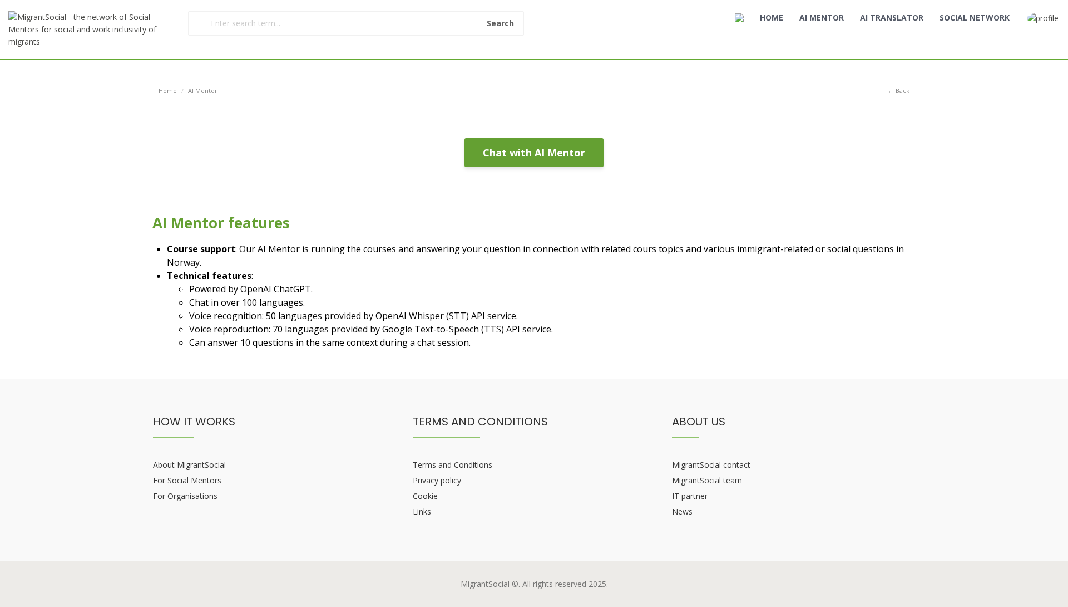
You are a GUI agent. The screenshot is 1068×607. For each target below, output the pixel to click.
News (682, 511)
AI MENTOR (821, 17)
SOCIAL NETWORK (975, 17)
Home (168, 90)
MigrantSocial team (707, 480)
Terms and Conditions (452, 464)
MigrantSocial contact (711, 464)
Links (422, 511)
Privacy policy (437, 480)
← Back (898, 90)
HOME (771, 17)
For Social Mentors (187, 480)
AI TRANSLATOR (891, 17)
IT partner (690, 496)
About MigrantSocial (189, 464)
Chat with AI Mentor (534, 152)
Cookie (425, 496)
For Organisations (185, 496)
